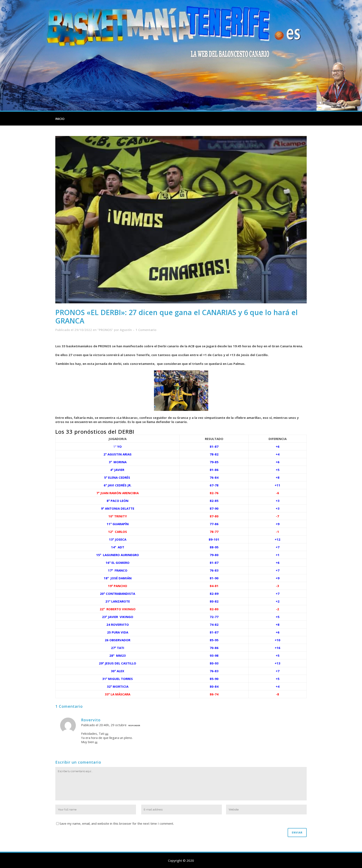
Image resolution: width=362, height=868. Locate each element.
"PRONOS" (105, 330)
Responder (134, 725)
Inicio (60, 119)
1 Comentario (146, 330)
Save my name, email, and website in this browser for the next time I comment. (116, 823)
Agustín (126, 330)
